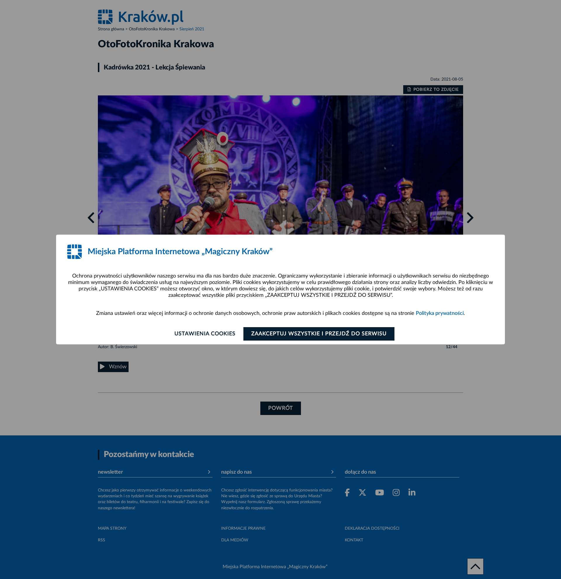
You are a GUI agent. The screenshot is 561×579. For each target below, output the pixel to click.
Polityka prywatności (440, 313)
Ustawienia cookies (205, 333)
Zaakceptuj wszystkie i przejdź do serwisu (319, 333)
